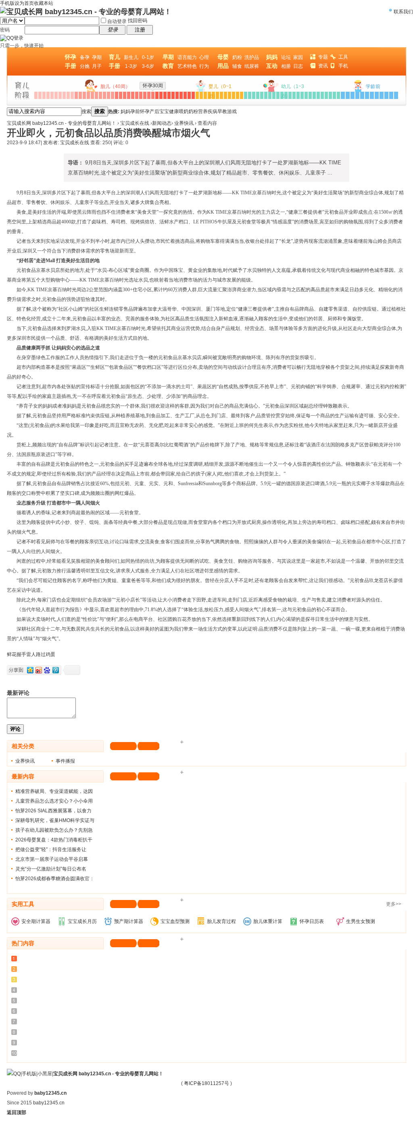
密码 (5, 30)
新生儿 (131, 57)
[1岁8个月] (273, 95)
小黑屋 (45, 1074)
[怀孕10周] (72, 95)
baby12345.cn (50, 1093)
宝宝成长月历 (82, 921)
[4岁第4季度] (377, 95)
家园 (298, 57)
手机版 (29, 1074)
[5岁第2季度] (386, 95)
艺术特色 (187, 66)
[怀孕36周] (177, 95)
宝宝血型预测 (175, 921)
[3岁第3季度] (352, 95)
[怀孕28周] (144, 95)
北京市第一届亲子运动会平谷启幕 (51, 859)
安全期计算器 (35, 921)
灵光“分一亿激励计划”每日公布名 (50, 869)
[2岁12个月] (338, 95)
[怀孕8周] (64, 95)
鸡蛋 (50, 654)
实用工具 (23, 904)
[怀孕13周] (84, 95)
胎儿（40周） (115, 86)
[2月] (201, 95)
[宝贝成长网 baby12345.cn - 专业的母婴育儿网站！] (85, 12)
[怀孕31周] (157, 95)
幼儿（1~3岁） (292, 91)
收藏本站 (43, 3)
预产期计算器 (128, 921)
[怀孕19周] (108, 95)
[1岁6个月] (265, 95)
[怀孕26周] (136, 95)
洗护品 (251, 57)
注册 (140, 30)
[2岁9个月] (326, 95)
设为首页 (24, 3)
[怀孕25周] (132, 95)
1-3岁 (131, 66)
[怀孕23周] (124, 95)
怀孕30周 (153, 85)
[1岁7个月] (269, 95)
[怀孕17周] (100, 95)
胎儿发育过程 (221, 921)
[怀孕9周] (68, 95)
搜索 (86, 111)
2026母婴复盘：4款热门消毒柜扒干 (53, 840)
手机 (343, 66)
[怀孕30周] (152, 95)
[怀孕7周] (60, 95)
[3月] (205, 95)
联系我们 (403, 12)
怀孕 (145, 111)
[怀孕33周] (165, 95)
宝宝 (164, 111)
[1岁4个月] (257, 95)
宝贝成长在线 (134, 123)
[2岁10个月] (330, 95)
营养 (203, 111)
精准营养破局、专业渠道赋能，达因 (54, 791)
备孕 (85, 57)
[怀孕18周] (104, 95)
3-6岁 (148, 66)
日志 (298, 66)
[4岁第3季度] (372, 95)
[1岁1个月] (245, 95)
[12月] (241, 95)
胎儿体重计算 (267, 921)
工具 (343, 57)
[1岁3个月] (253, 95)
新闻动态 (161, 123)
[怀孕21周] (116, 95)
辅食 (237, 66)
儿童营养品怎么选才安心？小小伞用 (54, 801)
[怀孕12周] (80, 95)
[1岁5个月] (261, 95)
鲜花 (12, 654)
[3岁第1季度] (343, 95)
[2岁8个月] (322, 95)
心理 (204, 57)
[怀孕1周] (36, 95)
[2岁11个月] (334, 95)
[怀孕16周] (96, 95)
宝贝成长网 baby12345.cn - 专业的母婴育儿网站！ (61, 123)
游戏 (232, 111)
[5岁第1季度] (382, 95)
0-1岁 (148, 57)
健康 (174, 111)
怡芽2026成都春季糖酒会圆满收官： (54, 878)
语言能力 (187, 57)
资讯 (323, 66)
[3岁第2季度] (348, 95)
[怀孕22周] (120, 95)
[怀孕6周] (56, 95)
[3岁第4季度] (357, 95)
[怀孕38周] (185, 95)
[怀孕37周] (181, 95)
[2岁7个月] (318, 95)
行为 (204, 66)
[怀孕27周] (140, 95)
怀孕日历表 (312, 921)
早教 (222, 111)
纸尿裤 (251, 66)
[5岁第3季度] (391, 95)
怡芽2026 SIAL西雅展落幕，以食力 (53, 811)
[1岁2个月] (249, 95)
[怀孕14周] (88, 95)
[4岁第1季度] (362, 95)
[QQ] (14, 1074)
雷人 (31, 654)
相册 (286, 66)
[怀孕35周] (173, 95)
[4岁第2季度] (367, 95)
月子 (97, 66)
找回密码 (137, 20)
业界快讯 (184, 123)
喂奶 (183, 111)
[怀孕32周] (161, 95)
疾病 (212, 111)
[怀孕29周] (148, 95)
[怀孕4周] (48, 95)
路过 (41, 654)
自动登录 (117, 21)
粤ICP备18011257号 (206, 1083)
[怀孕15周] (92, 95)
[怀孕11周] (76, 95)
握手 (21, 654)
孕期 (97, 57)
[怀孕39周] (189, 95)
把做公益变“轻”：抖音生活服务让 (50, 849)
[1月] (197, 95)
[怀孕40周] (193, 95)
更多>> (393, 904)
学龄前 (373, 86)
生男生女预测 (360, 921)
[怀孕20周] (112, 95)
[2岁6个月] (314, 95)
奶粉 (237, 57)
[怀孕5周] (52, 95)
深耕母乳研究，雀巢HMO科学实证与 (54, 820)
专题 (323, 57)
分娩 (85, 66)
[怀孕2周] (40, 95)
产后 (154, 111)
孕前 (135, 111)
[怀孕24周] (128, 95)
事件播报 (65, 761)
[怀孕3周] (44, 95)
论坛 (286, 57)
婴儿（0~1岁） (220, 91)
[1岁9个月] (278, 95)
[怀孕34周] (169, 95)
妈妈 (125, 111)
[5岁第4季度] (396, 95)
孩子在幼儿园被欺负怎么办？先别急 (54, 830)
